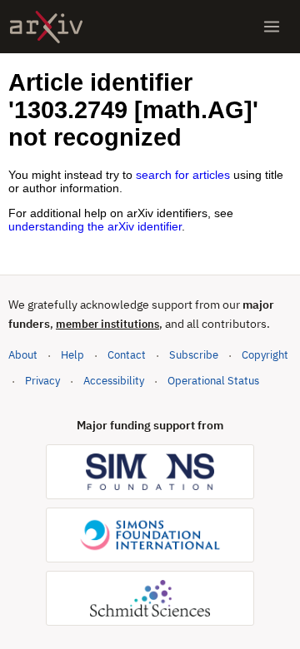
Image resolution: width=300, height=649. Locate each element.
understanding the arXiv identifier (95, 226)
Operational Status (213, 380)
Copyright (265, 355)
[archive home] (46, 27)
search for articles (183, 174)
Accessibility (113, 381)
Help (72, 355)
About (23, 355)
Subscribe (193, 355)
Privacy (42, 381)
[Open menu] (271, 26)
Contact (127, 355)
